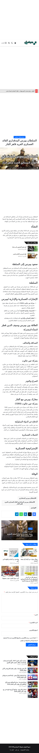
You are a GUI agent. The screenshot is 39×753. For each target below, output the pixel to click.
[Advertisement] (19, 19)
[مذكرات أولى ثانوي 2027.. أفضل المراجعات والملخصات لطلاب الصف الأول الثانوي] (33, 663)
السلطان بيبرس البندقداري (27, 498)
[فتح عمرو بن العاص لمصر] (33, 255)
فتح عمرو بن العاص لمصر (19, 254)
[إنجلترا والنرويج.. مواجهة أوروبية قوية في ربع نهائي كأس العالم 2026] (33, 693)
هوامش (33, 508)
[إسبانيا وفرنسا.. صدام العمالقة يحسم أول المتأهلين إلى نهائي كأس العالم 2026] (33, 684)
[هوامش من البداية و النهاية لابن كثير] (10, 552)
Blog (30, 528)
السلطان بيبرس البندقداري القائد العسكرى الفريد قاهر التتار (19, 503)
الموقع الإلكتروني (33, 630)
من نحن (17, 749)
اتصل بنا (12, 749)
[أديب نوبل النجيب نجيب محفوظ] (10, 571)
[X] (30, 514)
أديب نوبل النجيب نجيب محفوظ (10, 578)
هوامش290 (15, 747)
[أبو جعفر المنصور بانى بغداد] (33, 248)
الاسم (36, 615)
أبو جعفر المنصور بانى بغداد (19, 247)
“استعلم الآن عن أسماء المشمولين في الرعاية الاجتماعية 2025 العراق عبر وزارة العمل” (29, 579)
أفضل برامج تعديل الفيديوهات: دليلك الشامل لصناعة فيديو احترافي (17, 91)
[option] (19, 530)
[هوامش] (30, 43)
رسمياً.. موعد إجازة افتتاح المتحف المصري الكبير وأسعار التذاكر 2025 (20, 535)
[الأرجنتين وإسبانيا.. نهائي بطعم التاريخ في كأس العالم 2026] (33, 670)
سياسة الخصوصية (24, 749)
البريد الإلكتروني (33, 622)
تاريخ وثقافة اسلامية (19, 137)
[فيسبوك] (34, 514)
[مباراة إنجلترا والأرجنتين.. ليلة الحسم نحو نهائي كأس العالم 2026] (33, 677)
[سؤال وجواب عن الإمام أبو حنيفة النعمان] (29, 552)
